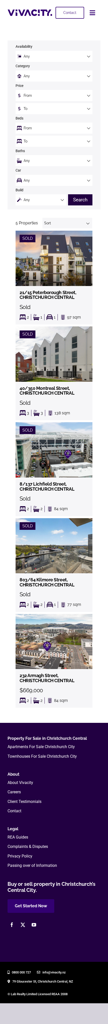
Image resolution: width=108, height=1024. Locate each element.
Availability (24, 46)
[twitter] (23, 924)
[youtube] (34, 924)
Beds (19, 118)
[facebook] (12, 924)
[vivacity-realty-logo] (30, 11)
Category (23, 66)
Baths (20, 151)
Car (18, 170)
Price (19, 86)
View (54, 277)
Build (19, 190)
